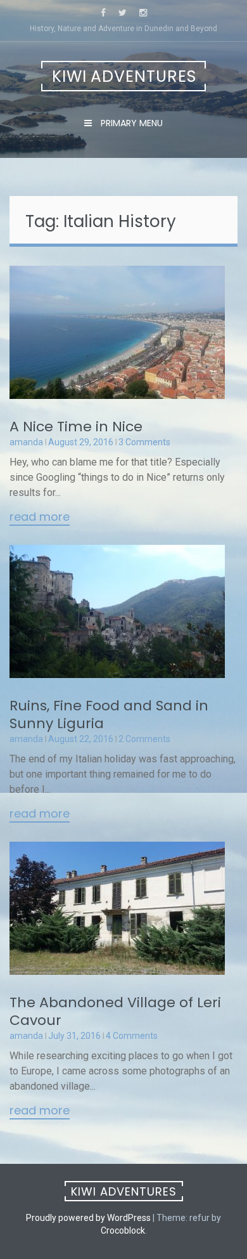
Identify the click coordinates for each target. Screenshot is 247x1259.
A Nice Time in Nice (76, 426)
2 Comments (144, 739)
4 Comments (132, 1036)
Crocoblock (123, 1230)
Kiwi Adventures (124, 76)
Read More (40, 518)
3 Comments (144, 442)
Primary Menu (130, 123)
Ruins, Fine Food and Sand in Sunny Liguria (109, 714)
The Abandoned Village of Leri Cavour (115, 1011)
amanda (26, 442)
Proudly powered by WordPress (88, 1218)
